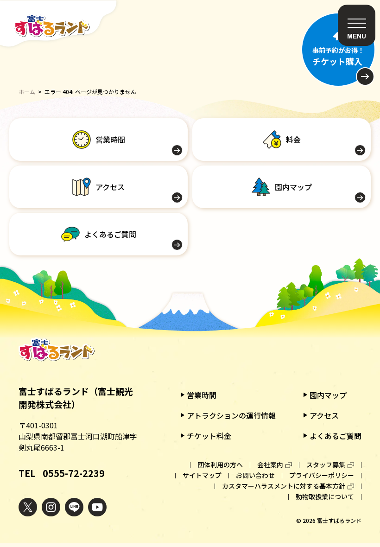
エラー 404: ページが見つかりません (90, 91)
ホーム (27, 91)
